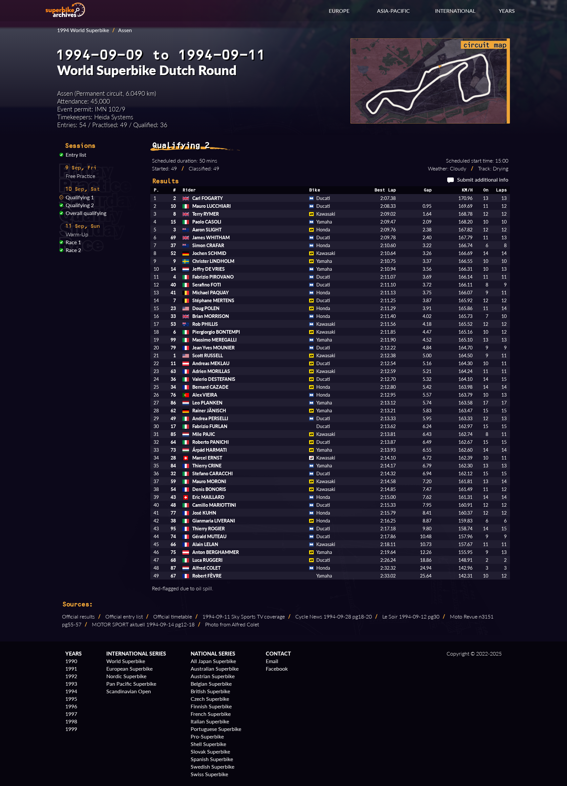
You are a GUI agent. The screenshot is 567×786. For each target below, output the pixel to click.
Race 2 (73, 250)
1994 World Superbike (83, 30)
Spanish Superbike (212, 759)
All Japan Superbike (213, 661)
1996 (71, 706)
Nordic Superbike (126, 676)
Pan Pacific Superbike (131, 683)
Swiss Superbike (209, 774)
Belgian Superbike (211, 683)
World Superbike (125, 661)
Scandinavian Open (128, 691)
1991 (71, 668)
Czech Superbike (210, 698)
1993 (71, 683)
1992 (71, 676)
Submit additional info (482, 179)
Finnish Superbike (211, 706)
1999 (71, 729)
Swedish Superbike (212, 766)
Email (272, 661)
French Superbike (211, 713)
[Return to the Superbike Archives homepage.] (65, 15)
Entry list (76, 154)
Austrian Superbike (213, 676)
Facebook (277, 668)
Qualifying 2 (80, 205)
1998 (71, 721)
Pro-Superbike (207, 736)
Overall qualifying (86, 213)
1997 (71, 713)
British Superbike (210, 691)
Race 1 (73, 242)
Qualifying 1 (80, 197)
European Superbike (129, 668)
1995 (71, 698)
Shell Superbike (208, 744)
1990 (71, 661)
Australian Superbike (215, 668)
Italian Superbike (210, 721)
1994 (71, 691)
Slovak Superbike (210, 751)
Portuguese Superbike (216, 729)
